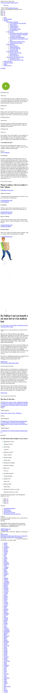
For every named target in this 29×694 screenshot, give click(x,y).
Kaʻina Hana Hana (14, 55)
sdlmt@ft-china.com (13, 8)
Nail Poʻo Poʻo (10, 537)
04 (1, 236)
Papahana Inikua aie (15, 47)
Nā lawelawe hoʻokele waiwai (17, 41)
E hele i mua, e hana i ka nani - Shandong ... (11, 413)
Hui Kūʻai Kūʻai (14, 30)
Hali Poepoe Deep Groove (14, 536)
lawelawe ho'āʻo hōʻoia (12, 51)
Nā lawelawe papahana (12, 22)
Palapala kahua (4, 534)
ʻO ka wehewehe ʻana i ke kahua (18, 23)
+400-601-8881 (4, 530)
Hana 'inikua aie (11, 44)
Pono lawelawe (13, 54)
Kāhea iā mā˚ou (14, 2)
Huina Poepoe (4, 536)
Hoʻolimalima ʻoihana (15, 29)
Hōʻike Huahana (8, 19)
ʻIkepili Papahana (14, 26)
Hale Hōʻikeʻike (8, 61)
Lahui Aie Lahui (14, 50)
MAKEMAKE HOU (7, 200)
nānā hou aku (4, 361)
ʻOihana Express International (17, 37)
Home (5, 17)
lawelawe (6, 20)
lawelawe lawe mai (14, 58)
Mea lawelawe (13, 24)
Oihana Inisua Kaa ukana (16, 43)
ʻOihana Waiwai (14, 27)
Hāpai (4, 537)
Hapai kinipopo (19, 537)
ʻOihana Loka (10, 31)
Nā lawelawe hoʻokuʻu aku (16, 60)
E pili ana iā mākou (5, 2)
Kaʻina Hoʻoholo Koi (15, 48)
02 (1, 212)
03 (1, 225)
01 (1, 200)
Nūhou (5, 64)
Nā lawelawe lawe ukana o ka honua (19, 33)
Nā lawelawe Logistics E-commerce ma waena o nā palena (19, 35)
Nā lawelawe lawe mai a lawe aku (15, 57)
